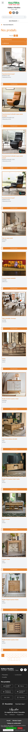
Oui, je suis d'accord (11, 728)
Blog (6, 714)
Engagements (20, 714)
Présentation (5, 674)
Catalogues (12, 714)
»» (18, 659)
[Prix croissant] (14, 36)
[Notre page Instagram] (17, 12)
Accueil (8, 720)
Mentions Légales (17, 720)
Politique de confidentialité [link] (19, 730)
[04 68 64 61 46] (10, 12)
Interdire (20, 728)
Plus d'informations (8, 730)
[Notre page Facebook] (13, 12)
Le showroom (18, 674)
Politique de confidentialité (14, 723)
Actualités (4, 677)
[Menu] (2, 2)
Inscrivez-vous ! (20, 704)
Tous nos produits (8, 24)
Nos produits (13, 21)
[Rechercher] (25, 17)
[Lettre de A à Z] (17, 36)
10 (9, 659)
